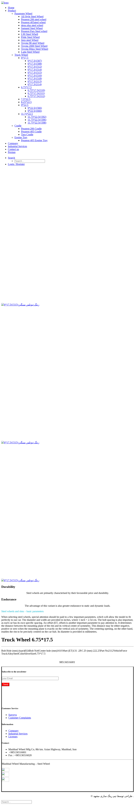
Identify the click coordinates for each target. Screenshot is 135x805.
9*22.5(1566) (35, 108)
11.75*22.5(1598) (37, 122)
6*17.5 (24, 57)
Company (13, 143)
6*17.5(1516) (35, 75)
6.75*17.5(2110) (36, 90)
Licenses (12, 736)
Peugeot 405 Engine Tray (34, 140)
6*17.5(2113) (35, 81)
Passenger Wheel (23, 13)
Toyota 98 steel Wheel (32, 43)
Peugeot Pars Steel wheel (34, 31)
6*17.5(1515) (35, 72)
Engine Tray (20, 137)
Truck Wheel (21, 54)
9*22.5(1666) (35, 110)
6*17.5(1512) (35, 66)
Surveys (12, 714)
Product (12, 10)
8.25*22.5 (26, 102)
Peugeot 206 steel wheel (33, 19)
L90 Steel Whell (29, 34)
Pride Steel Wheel (30, 37)
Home (11, 7)
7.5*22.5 (25, 99)
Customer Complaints (19, 717)
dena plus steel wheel (32, 25)
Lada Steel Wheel (30, 51)
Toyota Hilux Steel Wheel (34, 49)
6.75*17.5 (26, 87)
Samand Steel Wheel (32, 28)
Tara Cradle (27, 134)
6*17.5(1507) (35, 60)
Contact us (13, 149)
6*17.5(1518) (35, 78)
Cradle (17, 125)
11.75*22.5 (27, 113)
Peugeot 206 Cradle (31, 128)
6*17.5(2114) (35, 84)
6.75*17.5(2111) (36, 93)
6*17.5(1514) (35, 69)
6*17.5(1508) (35, 63)
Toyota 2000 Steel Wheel (34, 46)
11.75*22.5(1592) (37, 116)
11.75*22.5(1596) (37, 119)
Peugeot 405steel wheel (33, 22)
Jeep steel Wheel (29, 40)
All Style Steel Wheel (32, 16)
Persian (11, 152)
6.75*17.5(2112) (36, 96)
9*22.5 (24, 105)
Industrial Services (17, 146)
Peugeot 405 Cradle (31, 131)
